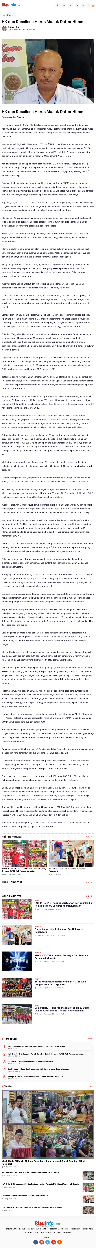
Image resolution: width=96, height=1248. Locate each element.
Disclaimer (75, 1229)
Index (89, 837)
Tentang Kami (11, 1229)
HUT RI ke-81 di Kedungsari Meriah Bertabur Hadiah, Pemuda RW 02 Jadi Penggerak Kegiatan (24, 870)
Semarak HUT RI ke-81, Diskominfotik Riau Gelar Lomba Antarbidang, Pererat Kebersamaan (62, 1009)
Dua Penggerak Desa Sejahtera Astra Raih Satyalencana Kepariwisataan (32, 1207)
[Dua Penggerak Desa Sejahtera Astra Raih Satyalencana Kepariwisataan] (88, 1210)
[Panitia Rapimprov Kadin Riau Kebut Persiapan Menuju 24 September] (88, 1175)
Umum (10, 15)
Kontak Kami (87, 1229)
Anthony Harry (15, 27)
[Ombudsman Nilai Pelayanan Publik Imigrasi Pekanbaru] (88, 1199)
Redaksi (22, 1229)
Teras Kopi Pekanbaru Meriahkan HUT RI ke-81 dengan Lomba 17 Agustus (61, 983)
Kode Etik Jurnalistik (37, 1229)
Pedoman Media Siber (58, 1229)
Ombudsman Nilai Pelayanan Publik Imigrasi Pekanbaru (67, 870)
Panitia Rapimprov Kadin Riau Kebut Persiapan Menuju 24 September (31, 1172)
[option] (25, 858)
